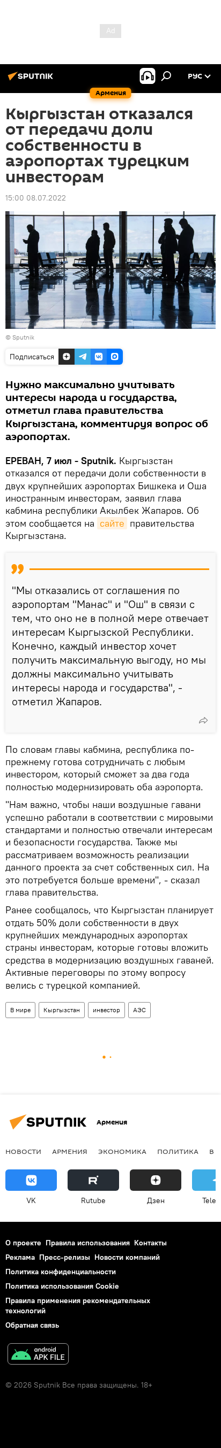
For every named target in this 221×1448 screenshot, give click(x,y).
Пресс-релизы (64, 1257)
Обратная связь (32, 1325)
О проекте (23, 1242)
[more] (203, 720)
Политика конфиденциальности (60, 1271)
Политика (177, 1151)
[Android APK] (38, 1355)
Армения (69, 1151)
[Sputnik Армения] (32, 80)
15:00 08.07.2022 (35, 198)
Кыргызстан (61, 1010)
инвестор (106, 1010)
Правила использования (88, 1242)
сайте (112, 523)
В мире (20, 1010)
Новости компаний (127, 1257)
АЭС (139, 1010)
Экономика (122, 1151)
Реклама (20, 1257)
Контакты (150, 1242)
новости (23, 1151)
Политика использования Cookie (62, 1286)
